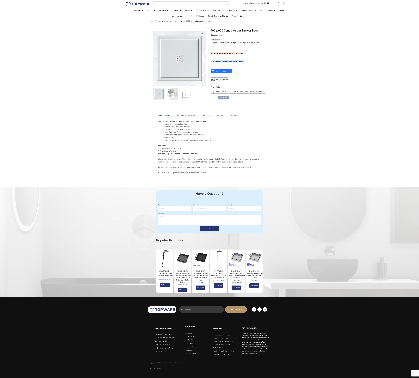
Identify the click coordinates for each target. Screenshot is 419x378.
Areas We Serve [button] (238, 16)
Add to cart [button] (164, 285)
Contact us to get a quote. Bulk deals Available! (228, 61)
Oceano (219, 35)
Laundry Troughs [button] (266, 10)
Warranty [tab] (220, 115)
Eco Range (249, 43)
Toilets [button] (150, 10)
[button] (203, 34)
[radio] (219, 91)
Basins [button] (187, 10)
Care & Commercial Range (218, 16)
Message (161, 213)
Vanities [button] (176, 10)
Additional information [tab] (185, 115)
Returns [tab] (234, 115)
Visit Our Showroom (223, 71)
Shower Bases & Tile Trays (172, 21)
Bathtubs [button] (162, 10)
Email (230, 205)
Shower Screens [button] (247, 10)
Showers (159, 21)
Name (160, 205)
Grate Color (216, 87)
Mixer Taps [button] (217, 10)
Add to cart (223, 98)
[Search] (228, 4)
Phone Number (198, 205)
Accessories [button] (177, 16)
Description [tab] (163, 115)
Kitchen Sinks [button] (201, 10)
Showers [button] (231, 10)
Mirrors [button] (282, 10)
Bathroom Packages (196, 16)
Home (153, 21)
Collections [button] (136, 10)
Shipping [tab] (206, 115)
